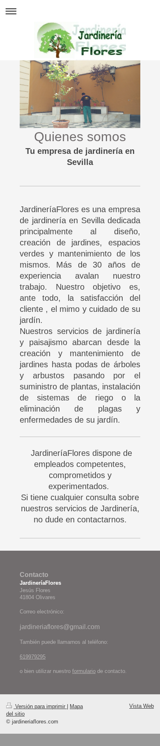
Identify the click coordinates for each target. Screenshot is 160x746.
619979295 (33, 657)
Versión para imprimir (40, 706)
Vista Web (141, 706)
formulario (84, 671)
